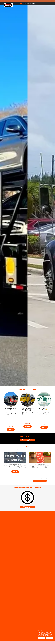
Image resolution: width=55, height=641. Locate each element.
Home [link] (21, 3)
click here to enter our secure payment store (27, 507)
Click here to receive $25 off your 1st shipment (27, 440)
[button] (33, 3)
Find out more (11, 429)
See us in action (27, 426)
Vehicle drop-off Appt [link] (27, 3)
